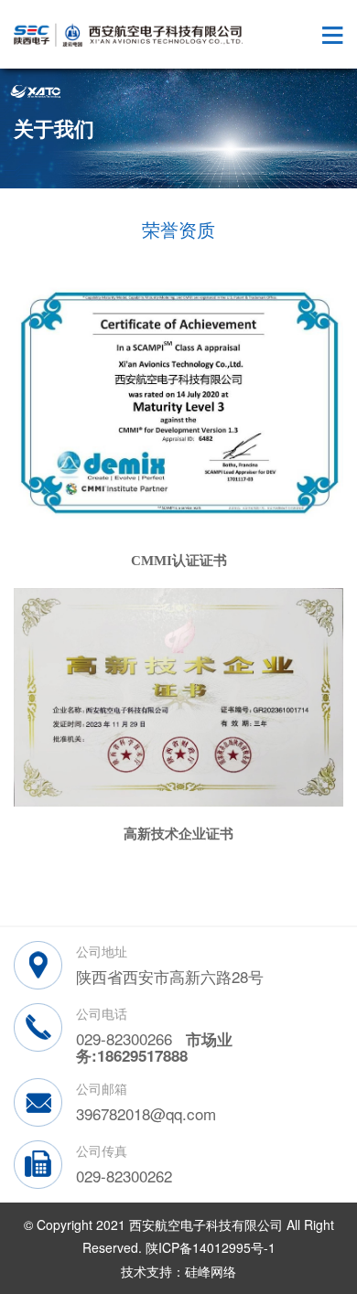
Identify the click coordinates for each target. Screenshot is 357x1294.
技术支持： (153, 1271)
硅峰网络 (210, 1271)
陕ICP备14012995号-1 (211, 1247)
